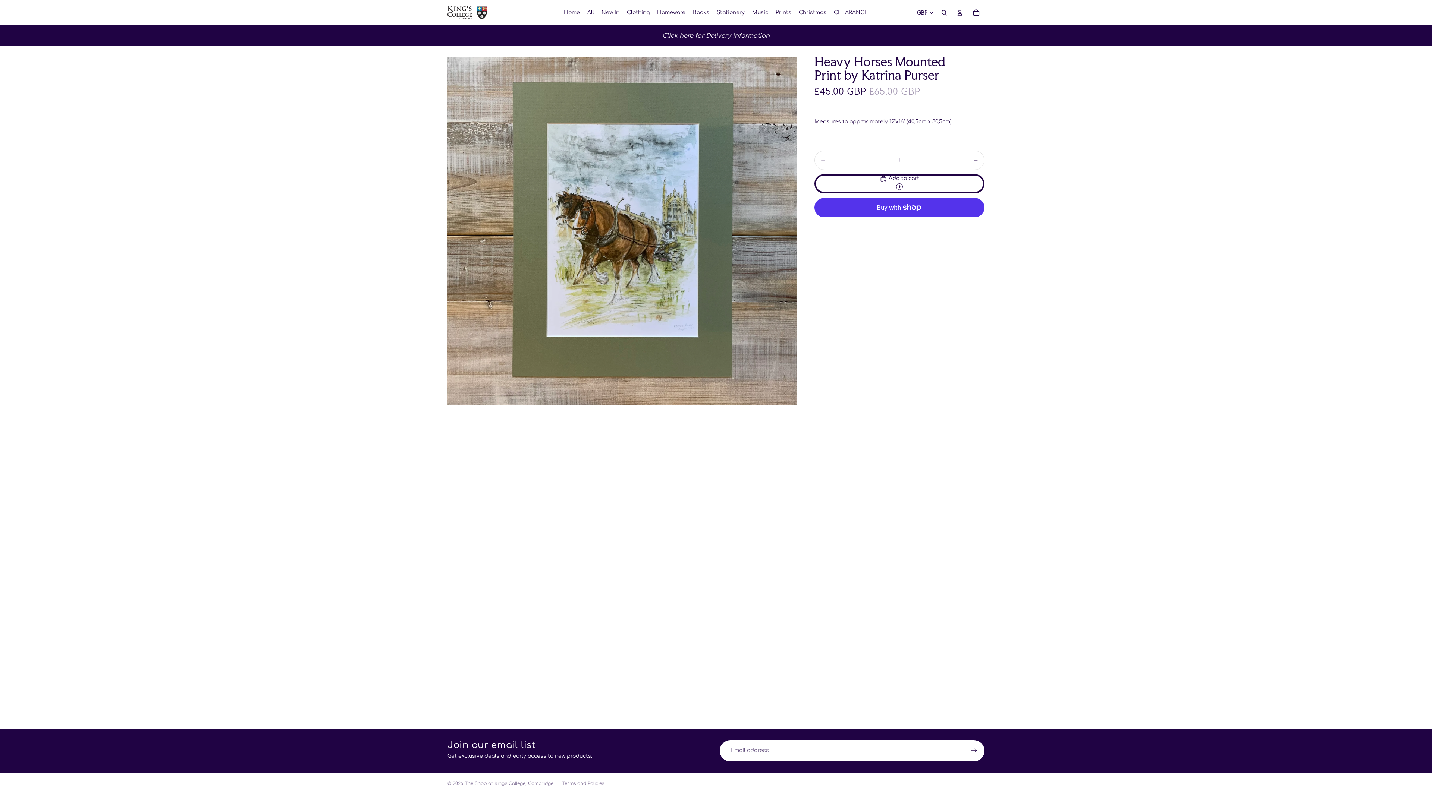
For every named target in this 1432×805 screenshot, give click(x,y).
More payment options (899, 224)
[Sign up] (974, 751)
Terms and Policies (583, 783)
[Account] (960, 12)
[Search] (944, 12)
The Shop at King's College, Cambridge (509, 783)
